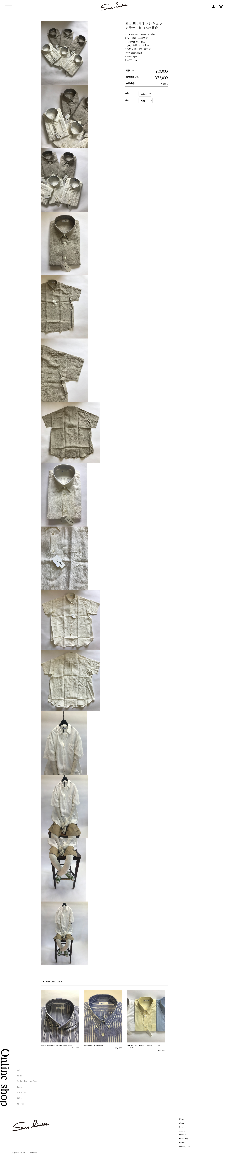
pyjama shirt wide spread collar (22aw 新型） (57, 1045)
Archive (182, 1131)
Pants (19, 1086)
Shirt (19, 1075)
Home (181, 1119)
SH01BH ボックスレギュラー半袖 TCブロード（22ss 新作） (144, 1046)
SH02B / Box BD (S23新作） (94, 1045)
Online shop (183, 1138)
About (181, 1123)
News (181, 1127)
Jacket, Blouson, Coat (27, 1081)
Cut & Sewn (22, 1092)
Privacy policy (184, 1146)
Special (20, 1103)
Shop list (182, 1134)
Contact (182, 1142)
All (18, 1069)
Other (19, 1098)
